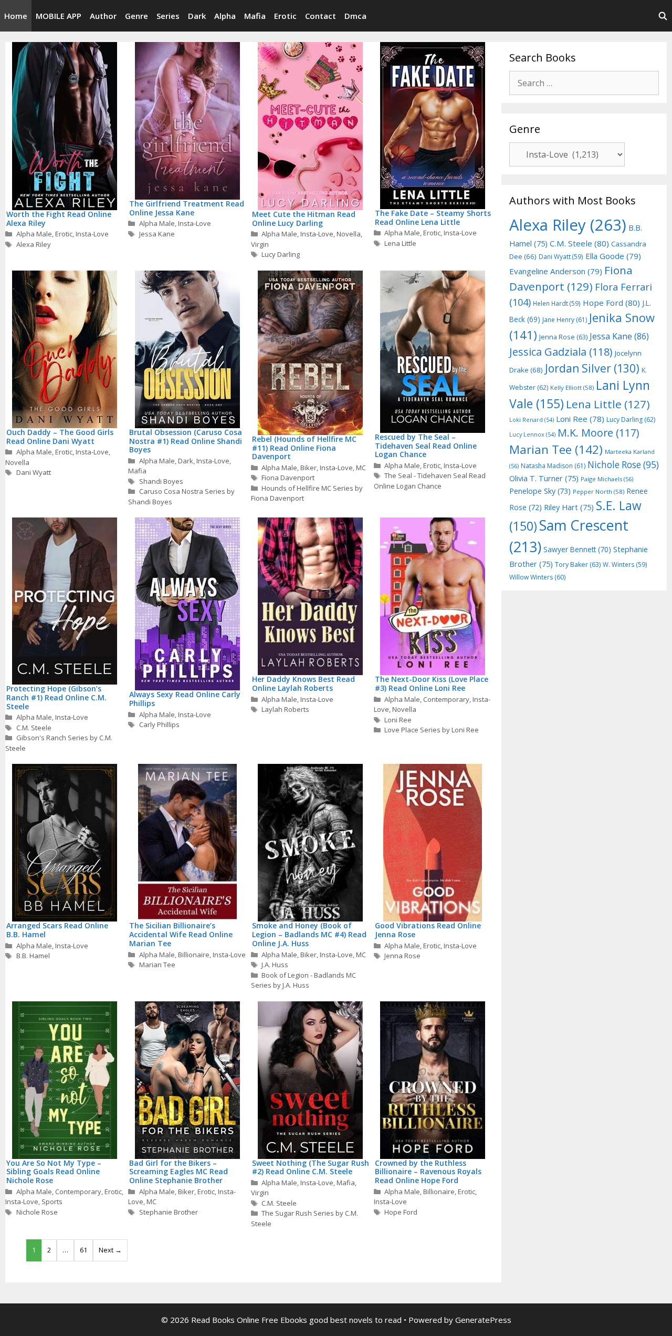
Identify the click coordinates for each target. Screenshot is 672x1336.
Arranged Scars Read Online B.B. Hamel (57, 929)
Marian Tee (157, 964)
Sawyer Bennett (577, 549)
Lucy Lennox (532, 434)
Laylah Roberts (285, 709)
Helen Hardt (557, 303)
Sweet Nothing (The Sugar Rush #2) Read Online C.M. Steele (310, 1167)
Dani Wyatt (33, 472)
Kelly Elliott (572, 387)
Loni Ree (398, 719)
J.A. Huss (274, 964)
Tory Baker (578, 564)
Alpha (225, 16)
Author (103, 16)
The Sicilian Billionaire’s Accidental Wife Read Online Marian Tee (181, 934)
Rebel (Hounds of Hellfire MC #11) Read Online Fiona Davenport (304, 448)
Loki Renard (531, 419)
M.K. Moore (598, 433)
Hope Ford (400, 1212)
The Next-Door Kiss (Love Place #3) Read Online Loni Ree (431, 683)
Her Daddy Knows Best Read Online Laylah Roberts (303, 683)
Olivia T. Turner (544, 478)
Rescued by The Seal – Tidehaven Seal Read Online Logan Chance (426, 446)
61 (83, 1250)
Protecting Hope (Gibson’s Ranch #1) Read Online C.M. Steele (56, 697)
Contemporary (446, 699)
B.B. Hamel (33, 955)
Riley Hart (569, 507)
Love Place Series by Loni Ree (431, 729)
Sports (51, 1201)
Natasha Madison (553, 465)
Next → (110, 1250)
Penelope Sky (540, 491)
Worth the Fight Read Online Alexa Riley (58, 218)
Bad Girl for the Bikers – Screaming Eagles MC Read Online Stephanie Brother (178, 1172)
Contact (320, 16)
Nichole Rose (37, 1212)
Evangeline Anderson (555, 271)
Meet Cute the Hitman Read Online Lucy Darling (303, 218)
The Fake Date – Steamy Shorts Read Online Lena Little (433, 217)
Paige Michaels (607, 479)
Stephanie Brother (168, 1212)
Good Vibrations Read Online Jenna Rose (428, 929)
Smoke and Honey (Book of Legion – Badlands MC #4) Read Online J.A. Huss (309, 934)
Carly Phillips (159, 724)
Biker (308, 467)
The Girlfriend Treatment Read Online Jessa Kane (186, 208)
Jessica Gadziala (561, 352)
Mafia (255, 16)
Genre (136, 16)
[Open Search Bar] (663, 16)
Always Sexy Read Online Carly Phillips (184, 698)
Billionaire (193, 954)
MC (361, 467)
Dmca (355, 16)
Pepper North (598, 491)
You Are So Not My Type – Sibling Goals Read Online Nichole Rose (53, 1172)
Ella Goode (613, 256)
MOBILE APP (58, 16)
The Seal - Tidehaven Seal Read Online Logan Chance (430, 481)
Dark (197, 16)
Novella (349, 234)
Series (168, 16)
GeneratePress (483, 1319)
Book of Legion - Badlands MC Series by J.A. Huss (303, 980)
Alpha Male (34, 234)
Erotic (285, 16)
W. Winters (625, 564)
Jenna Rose (402, 955)
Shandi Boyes (161, 481)
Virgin (260, 244)
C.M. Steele (33, 727)
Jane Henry (564, 319)
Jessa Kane (157, 234)
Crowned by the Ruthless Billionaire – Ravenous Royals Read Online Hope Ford (428, 1172)
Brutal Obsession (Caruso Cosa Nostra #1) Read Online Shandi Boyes (185, 441)
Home (15, 16)
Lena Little (400, 243)
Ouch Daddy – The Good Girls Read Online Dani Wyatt (59, 436)
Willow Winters (537, 577)
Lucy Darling (280, 254)
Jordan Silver (592, 368)
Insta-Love (92, 234)
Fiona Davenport (287, 477)
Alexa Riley (33, 244)
